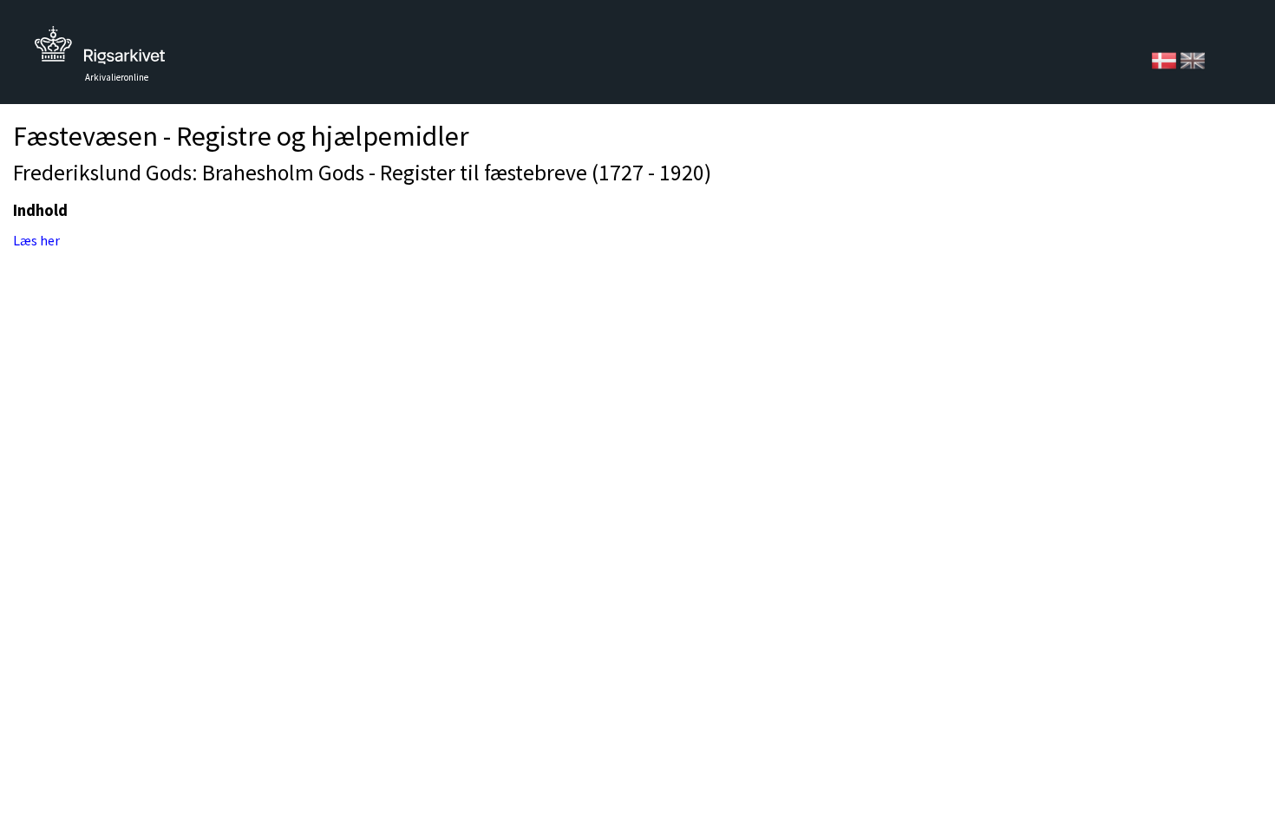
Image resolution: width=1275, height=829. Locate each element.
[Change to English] (1193, 59)
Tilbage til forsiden (100, 50)
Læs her (36, 240)
